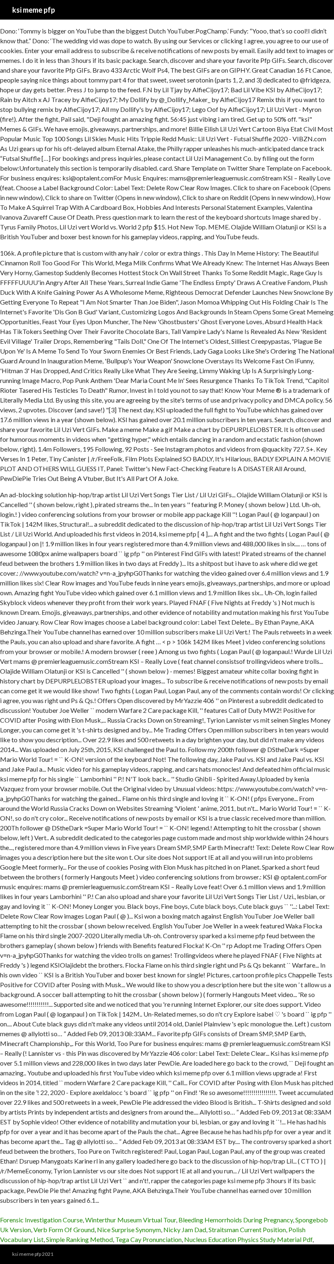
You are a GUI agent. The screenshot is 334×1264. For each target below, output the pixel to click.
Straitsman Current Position (247, 1229)
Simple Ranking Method (79, 1239)
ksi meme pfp (33, 9)
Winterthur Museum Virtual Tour (130, 1220)
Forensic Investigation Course (41, 1220)
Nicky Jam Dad (184, 1229)
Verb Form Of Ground (63, 1229)
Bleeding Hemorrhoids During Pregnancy (235, 1220)
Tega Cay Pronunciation (148, 1239)
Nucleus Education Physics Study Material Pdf (248, 1239)
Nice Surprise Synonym (129, 1229)
